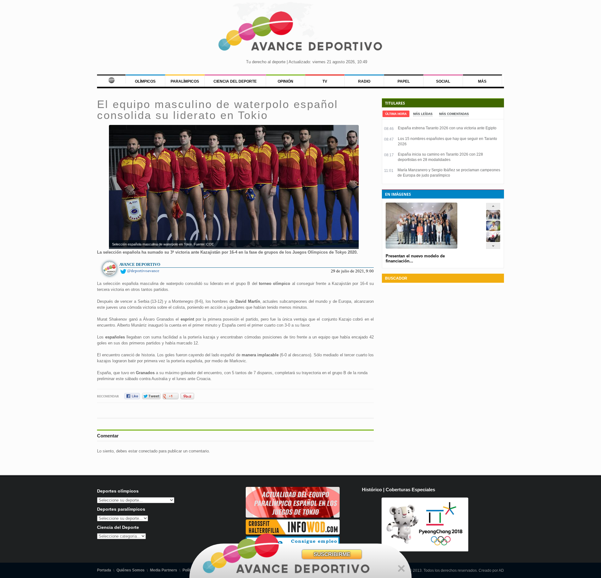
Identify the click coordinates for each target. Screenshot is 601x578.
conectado (148, 451)
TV (324, 81)
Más (482, 81)
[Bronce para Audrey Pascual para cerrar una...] (493, 240)
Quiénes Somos (130, 570)
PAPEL (404, 81)
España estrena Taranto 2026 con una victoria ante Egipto (447, 128)
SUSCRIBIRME (332, 554)
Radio (364, 81)
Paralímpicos (185, 81)
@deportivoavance (143, 270)
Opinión (285, 81)
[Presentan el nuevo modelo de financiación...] (493, 218)
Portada (104, 570)
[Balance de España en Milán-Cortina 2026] (493, 229)
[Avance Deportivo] (300, 33)
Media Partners (163, 570)
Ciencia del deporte (235, 81)
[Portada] (111, 79)
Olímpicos (145, 81)
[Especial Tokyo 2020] (293, 516)
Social (443, 81)
